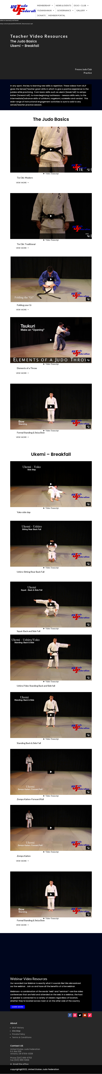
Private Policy (18, 1034)
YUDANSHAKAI (44, 10)
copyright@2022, (18, 1069)
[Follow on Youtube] (85, 1015)
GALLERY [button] (80, 10)
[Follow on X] (80, 1015)
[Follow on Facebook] (70, 1015)
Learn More (17, 1007)
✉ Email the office (19, 1064)
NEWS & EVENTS (63, 5)
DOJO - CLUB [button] (80, 5)
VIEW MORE (21, 182)
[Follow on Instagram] (75, 1015)
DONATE (41, 15)
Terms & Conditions (21, 1037)
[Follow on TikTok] (90, 1015)
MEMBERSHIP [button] (43, 5)
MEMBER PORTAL (56, 15)
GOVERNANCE (64, 10)
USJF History (18, 1027)
